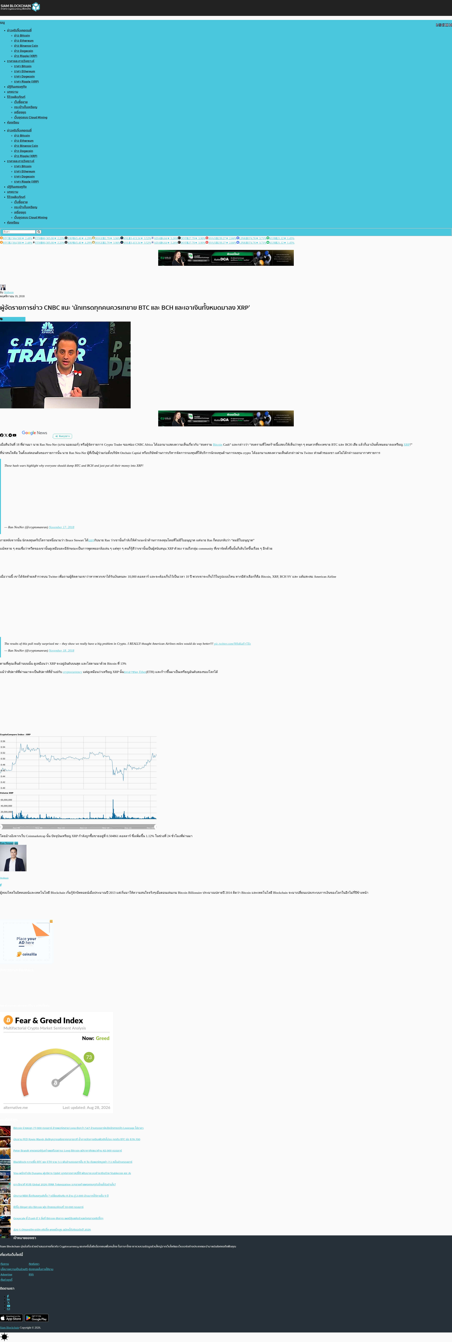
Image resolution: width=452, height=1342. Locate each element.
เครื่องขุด (20, 112)
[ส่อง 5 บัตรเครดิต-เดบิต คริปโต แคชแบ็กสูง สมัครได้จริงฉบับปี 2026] (5, 1233)
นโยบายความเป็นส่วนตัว (14, 1269)
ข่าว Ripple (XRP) (25, 56)
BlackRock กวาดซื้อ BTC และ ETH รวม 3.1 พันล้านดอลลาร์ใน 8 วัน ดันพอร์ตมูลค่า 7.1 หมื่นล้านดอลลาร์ (72, 1162)
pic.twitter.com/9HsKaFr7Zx (232, 643)
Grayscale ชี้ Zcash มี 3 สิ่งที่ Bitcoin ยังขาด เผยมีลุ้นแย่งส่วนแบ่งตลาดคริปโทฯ (58, 1218)
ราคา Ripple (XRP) (26, 81)
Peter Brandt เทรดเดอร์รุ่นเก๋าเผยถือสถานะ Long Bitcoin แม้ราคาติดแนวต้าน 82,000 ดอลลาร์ (67, 1150)
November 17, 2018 (61, 527)
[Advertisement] (226, 496)
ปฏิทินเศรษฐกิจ (17, 86)
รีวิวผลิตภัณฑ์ (16, 97)
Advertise (6, 1274)
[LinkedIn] (8, 1299)
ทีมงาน (5, 1264)
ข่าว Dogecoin (23, 50)
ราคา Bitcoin (22, 66)
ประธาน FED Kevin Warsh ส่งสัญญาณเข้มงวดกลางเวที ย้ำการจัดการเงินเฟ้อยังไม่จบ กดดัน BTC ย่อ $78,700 (76, 1139)
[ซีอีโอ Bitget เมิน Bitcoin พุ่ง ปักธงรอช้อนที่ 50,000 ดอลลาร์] (5, 1210)
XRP (407, 444)
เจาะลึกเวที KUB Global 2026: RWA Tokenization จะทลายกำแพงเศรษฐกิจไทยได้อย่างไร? (64, 1184)
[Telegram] (10, 436)
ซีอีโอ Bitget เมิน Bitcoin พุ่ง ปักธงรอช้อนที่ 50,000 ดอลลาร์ (48, 1207)
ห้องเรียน (13, 122)
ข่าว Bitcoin (22, 35)
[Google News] (35, 436)
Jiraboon (9, 292)
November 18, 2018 (61, 650)
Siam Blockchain (9, 1327)
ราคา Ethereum (24, 71)
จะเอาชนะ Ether (135, 672)
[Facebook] (2, 436)
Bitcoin (217, 444)
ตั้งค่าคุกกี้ (6, 1280)
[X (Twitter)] (8, 1302)
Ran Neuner (7, 843)
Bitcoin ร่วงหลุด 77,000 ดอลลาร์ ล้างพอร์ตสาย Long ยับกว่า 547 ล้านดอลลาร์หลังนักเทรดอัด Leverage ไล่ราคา (78, 1128)
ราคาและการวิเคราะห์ (20, 61)
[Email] (8, 1309)
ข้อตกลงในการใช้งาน (41, 1269)
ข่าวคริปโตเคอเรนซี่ (19, 30)
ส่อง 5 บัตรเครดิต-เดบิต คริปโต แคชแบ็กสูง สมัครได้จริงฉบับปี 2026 (52, 1229)
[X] (6, 436)
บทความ (12, 91)
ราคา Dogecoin (24, 76)
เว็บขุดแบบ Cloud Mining (30, 117)
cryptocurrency (72, 672)
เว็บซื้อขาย (21, 102)
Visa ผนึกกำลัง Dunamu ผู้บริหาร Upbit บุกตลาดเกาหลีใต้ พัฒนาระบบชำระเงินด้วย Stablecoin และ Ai (72, 1173)
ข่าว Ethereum (24, 40)
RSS (31, 1274)
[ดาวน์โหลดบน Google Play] (37, 1318)
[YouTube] (15, 436)
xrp (16, 843)
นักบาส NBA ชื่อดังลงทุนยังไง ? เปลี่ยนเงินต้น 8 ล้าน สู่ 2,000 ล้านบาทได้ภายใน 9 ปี (61, 1196)
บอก (91, 540)
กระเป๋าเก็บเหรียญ (25, 107)
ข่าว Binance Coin (26, 45)
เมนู (2, 22)
